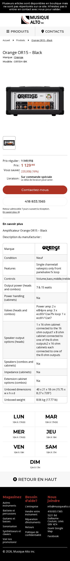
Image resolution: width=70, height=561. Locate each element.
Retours (29, 527)
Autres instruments (9, 504)
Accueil (6, 40)
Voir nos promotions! (9, 540)
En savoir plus (10, 212)
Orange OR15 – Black (41, 40)
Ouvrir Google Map (55, 530)
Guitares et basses (9, 520)
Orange (18, 57)
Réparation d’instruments (32, 521)
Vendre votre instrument (32, 513)
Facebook (53, 536)
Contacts (54, 31)
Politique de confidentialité (33, 533)
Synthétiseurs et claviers (12, 533)
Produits (20, 31)
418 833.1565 (35, 201)
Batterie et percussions (9, 512)
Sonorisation (10, 526)
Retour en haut (37, 479)
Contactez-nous (35, 190)
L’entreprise (31, 506)
